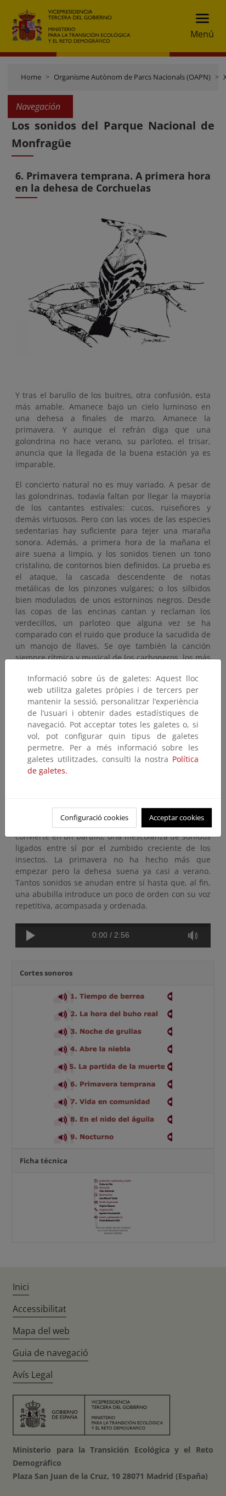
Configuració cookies (94, 817)
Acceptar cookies (176, 817)
